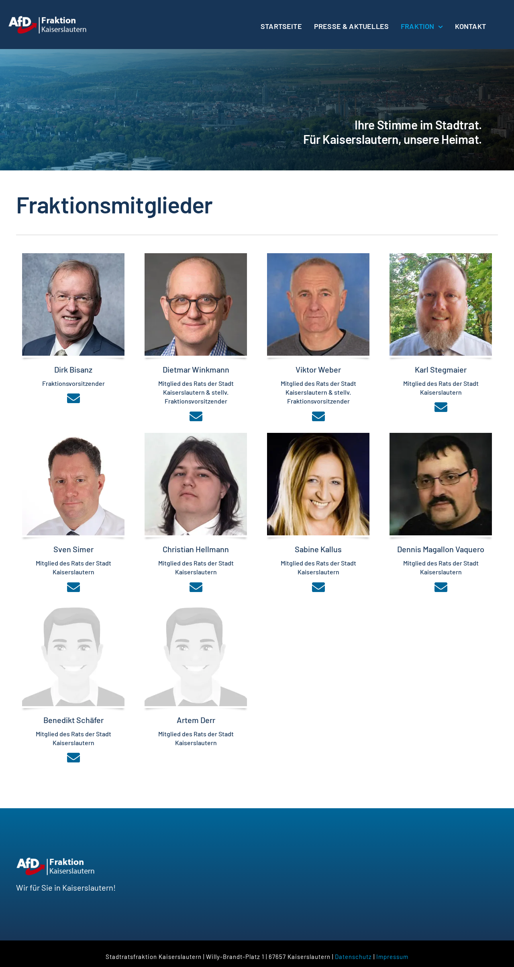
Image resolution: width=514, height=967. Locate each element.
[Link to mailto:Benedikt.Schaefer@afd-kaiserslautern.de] (73, 757)
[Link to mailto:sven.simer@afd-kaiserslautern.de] (73, 587)
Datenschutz (353, 956)
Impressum (392, 956)
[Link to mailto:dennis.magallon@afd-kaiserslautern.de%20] (440, 587)
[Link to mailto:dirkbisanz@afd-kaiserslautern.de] (73, 398)
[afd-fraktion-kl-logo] (48, 19)
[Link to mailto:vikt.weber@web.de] (318, 416)
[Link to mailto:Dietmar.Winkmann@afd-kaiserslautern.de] (196, 416)
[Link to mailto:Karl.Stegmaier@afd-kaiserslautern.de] (440, 407)
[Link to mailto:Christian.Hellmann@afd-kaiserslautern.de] (196, 587)
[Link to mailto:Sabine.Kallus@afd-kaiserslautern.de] (318, 587)
